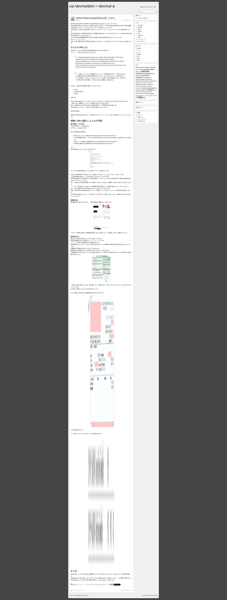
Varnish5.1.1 (145, 84)
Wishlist (101, 188)
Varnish (128, 590)
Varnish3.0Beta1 (140, 79)
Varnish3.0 (145, 75)
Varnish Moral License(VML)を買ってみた (95, 18)
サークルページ (141, 39)
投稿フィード (141, 117)
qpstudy (146, 69)
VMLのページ (74, 52)
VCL (143, 90)
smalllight (151, 69)
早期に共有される (124, 115)
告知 (139, 58)
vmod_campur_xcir (141, 93)
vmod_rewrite (139, 95)
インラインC (146, 95)
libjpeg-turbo (149, 67)
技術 (79, 20)
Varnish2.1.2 (150, 73)
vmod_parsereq (150, 93)
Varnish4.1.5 (144, 82)
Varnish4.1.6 (149, 82)
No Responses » (127, 20)
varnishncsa (139, 90)
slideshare (140, 35)
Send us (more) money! (77, 39)
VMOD (150, 90)
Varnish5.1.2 (150, 84)
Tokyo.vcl (138, 71)
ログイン (140, 115)
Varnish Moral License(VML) (107, 29)
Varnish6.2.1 (138, 88)
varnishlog (144, 88)
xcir (78, 590)
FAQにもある (103, 178)
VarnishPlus (84, 27)
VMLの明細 (84, 433)
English (139, 48)
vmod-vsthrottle (140, 91)
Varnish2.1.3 (139, 75)
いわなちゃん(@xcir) (143, 18)
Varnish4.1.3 (153, 81)
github (139, 29)
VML (131, 590)
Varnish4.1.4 (138, 82)
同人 (139, 56)
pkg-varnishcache (140, 69)
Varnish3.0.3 (148, 77)
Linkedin (140, 31)
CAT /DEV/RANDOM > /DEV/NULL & (80, 595)
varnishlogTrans (152, 88)
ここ (84, 107)
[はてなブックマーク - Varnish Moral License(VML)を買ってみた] (91, 584)
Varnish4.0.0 (148, 79)
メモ (139, 50)
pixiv (139, 33)
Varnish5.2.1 (138, 86)
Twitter (139, 37)
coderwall (140, 25)
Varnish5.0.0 (139, 84)
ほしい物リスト (141, 41)
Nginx (154, 67)
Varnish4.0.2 (139, 81)
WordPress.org (141, 121)
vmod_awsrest (148, 91)
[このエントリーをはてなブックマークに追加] (71, 584)
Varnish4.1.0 (146, 81)
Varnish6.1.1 (149, 86)
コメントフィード (142, 119)
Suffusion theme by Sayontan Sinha (150, 595)
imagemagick (141, 67)
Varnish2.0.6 (140, 73)
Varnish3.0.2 (140, 77)
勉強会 (139, 54)
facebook (140, 27)
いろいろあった (94, 240)
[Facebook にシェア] (110, 584)
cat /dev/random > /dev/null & (92, 6)
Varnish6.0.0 (144, 86)
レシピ (139, 52)
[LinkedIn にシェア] (112, 584)
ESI (137, 67)
